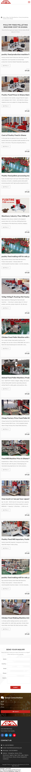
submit (15, 687)
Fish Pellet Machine (13, 17)
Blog (8, 17)
